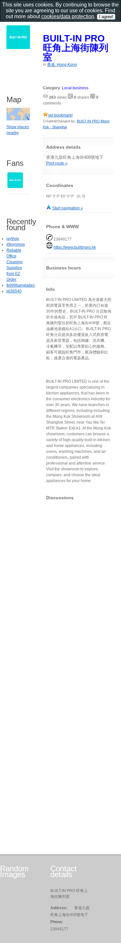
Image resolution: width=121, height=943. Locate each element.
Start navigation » (67, 208)
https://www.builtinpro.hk (75, 247)
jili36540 (14, 291)
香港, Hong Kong (62, 64)
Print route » (56, 163)
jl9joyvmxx (15, 244)
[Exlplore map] (18, 119)
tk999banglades (20, 285)
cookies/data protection (67, 16)
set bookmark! (60, 115)
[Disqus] (79, 586)
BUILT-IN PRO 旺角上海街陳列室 (75, 47)
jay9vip (12, 238)
